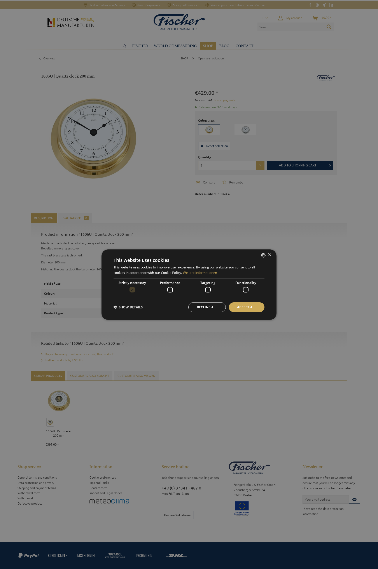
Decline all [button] (207, 307)
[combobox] (263, 255)
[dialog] (189, 284)
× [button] (269, 255)
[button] (128, 307)
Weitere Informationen (200, 272)
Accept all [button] (246, 307)
